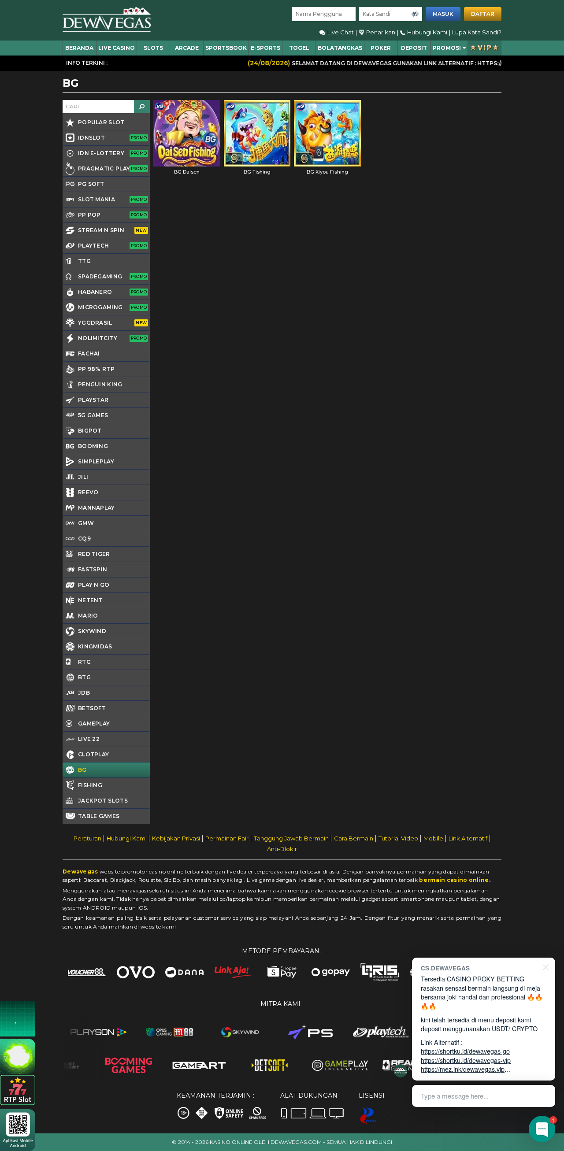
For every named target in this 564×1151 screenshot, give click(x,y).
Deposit (414, 47)
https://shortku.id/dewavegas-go (465, 1050)
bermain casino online (454, 880)
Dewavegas (80, 871)
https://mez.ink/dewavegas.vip (463, 1068)
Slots (153, 47)
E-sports (265, 47)
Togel (299, 47)
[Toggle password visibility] (415, 14)
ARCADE (187, 47)
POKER (381, 47)
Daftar (482, 14)
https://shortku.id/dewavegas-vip (466, 1060)
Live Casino (116, 47)
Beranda (79, 47)
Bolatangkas (340, 47)
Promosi (447, 47)
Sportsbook (226, 47)
